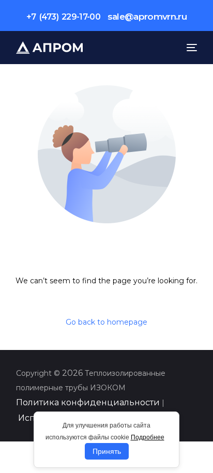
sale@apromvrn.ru (147, 16)
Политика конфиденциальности (88, 402)
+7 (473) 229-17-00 (63, 17)
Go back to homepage (106, 322)
